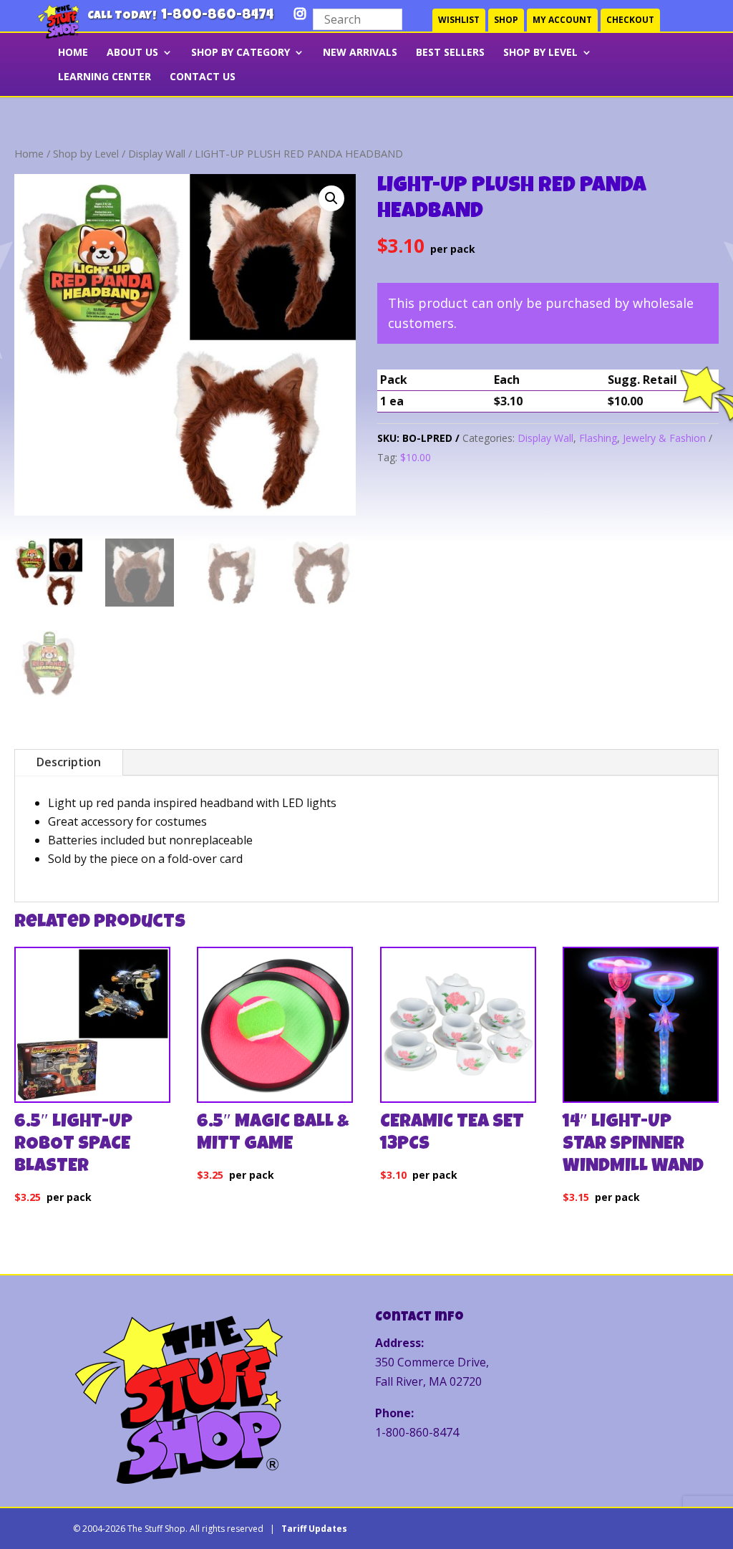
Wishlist (459, 20)
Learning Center (104, 77)
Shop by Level (540, 53)
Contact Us (203, 77)
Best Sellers (450, 53)
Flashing (598, 438)
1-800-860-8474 (217, 16)
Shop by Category (240, 53)
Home (29, 153)
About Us (132, 53)
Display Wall (156, 153)
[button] (331, 198)
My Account (562, 20)
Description (69, 762)
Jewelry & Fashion (664, 438)
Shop (506, 20)
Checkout (630, 20)
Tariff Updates (314, 1529)
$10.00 (415, 457)
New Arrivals (360, 53)
